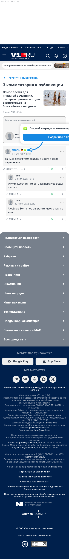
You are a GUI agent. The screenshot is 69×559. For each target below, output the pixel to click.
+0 (52, 194)
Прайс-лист (12, 274)
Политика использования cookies (34, 476)
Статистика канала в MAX (22, 330)
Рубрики (10, 256)
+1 (52, 169)
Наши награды (14, 293)
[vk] (25, 379)
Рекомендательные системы (34, 481)
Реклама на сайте (16, 265)
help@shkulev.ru (42, 430)
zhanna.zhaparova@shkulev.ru (23, 442)
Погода (49, 47)
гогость (16, 150)
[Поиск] (48, 56)
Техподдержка (14, 311)
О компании (12, 284)
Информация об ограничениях (34, 472)
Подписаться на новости (21, 238)
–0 (62, 169)
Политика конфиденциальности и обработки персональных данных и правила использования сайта (34, 495)
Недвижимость (12, 47)
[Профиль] (65, 56)
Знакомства (33, 47)
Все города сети (15, 339)
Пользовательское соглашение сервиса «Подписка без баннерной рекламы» (34, 487)
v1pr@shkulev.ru (54, 467)
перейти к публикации (23, 78)
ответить (12, 169)
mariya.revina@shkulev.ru (23, 447)
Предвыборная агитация (21, 321)
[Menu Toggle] (4, 56)
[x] (52, 379)
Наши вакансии (15, 302)
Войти (18, 137)
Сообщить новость (17, 247)
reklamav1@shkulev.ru (34, 457)
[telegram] (16, 379)
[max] (43, 379)
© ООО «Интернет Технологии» (34, 535)
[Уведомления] (56, 56)
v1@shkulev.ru (50, 422)
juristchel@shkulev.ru (39, 427)
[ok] (34, 379)
